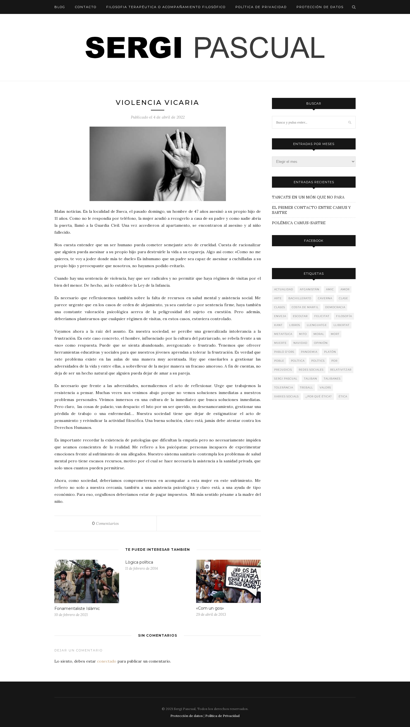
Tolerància (283, 387)
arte (278, 298)
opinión (321, 342)
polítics (318, 360)
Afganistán (309, 289)
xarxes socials (286, 396)
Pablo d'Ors (284, 351)
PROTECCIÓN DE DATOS (320, 7)
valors (325, 387)
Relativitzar (340, 369)
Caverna (325, 298)
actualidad (283, 289)
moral (318, 333)
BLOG (59, 7)
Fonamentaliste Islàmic (77, 608)
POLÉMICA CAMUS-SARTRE (298, 222)
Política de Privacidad (222, 716)
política (298, 360)
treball (306, 387)
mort (335, 333)
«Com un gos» (210, 608)
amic (330, 289)
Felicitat (321, 316)
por (334, 360)
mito (303, 333)
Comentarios (105, 523)
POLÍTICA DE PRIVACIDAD (261, 7)
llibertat (341, 325)
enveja (280, 316)
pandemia (309, 351)
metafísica (283, 333)
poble (279, 360)
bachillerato (299, 298)
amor (345, 289)
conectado (106, 661)
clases (279, 307)
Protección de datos (186, 716)
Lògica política (139, 562)
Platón (330, 351)
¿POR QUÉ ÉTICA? (318, 396)
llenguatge (317, 325)
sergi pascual (285, 378)
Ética (343, 396)
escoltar (300, 316)
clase (343, 298)
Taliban (310, 378)
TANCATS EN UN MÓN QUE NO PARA (91, 21)
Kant (278, 325)
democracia (335, 307)
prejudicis (283, 369)
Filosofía (344, 316)
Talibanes (332, 378)
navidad (300, 342)
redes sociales (311, 369)
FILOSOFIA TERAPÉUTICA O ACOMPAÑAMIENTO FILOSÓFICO (166, 7)
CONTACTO (86, 7)
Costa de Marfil (305, 307)
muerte (280, 342)
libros (294, 325)
